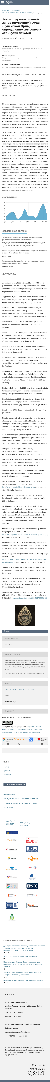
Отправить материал (15, 784)
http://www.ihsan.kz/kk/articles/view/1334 (18, 487)
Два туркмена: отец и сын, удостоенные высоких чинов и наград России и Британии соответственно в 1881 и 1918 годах (24, 948)
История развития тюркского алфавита (20, 956)
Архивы (15, 10)
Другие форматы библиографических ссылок (24, 673)
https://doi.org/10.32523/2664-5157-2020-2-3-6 (29, 598)
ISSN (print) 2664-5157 (10, 822)
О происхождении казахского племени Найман (23, 980)
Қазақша (7, 774)
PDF (7, 631)
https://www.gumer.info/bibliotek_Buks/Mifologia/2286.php (25, 534)
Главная (6, 10)
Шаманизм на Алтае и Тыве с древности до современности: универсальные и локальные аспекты (22, 964)
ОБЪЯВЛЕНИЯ (9, 794)
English (6, 767)
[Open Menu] (2, 2)
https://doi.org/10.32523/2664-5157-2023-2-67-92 (26, 75)
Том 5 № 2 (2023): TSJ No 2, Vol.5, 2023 (17, 13)
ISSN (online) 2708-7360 (25, 824)
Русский (6, 771)
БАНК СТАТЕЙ (9, 808)
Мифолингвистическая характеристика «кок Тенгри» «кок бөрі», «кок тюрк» (22, 973)
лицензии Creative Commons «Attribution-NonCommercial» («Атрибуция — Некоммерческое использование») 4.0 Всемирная (23, 729)
